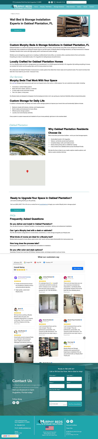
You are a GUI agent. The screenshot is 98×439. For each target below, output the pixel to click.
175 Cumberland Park (21, 420)
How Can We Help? (54, 389)
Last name (69, 375)
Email (68, 382)
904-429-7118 (21, 425)
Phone (51, 382)
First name (52, 375)
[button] (46, 7)
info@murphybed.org (25, 428)
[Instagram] (52, 2)
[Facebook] (49, 2)
